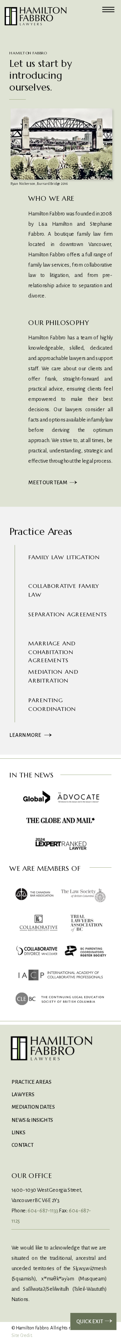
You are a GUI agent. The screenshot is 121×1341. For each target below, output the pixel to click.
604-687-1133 (43, 1210)
